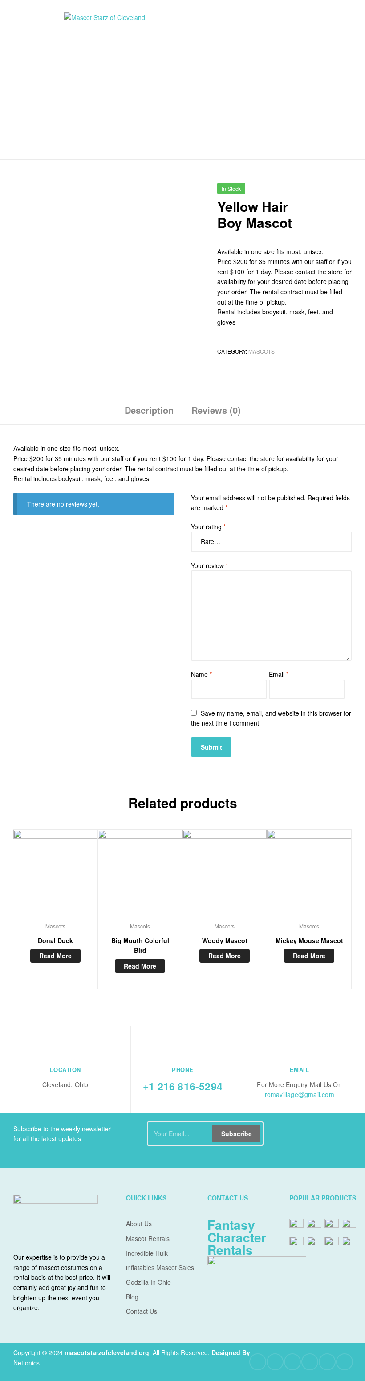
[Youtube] (292, 1361)
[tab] (149, 413)
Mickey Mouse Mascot (309, 940)
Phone (183, 1069)
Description (149, 410)
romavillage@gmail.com (299, 1094)
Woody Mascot (224, 940)
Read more (55, 955)
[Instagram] (327, 1361)
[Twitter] (275, 1361)
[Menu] (35, 79)
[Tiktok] (344, 1361)
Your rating (208, 526)
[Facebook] (257, 1361)
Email (278, 674)
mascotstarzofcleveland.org (107, 1352)
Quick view (55, 876)
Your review (209, 565)
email (299, 1069)
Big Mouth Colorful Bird (140, 945)
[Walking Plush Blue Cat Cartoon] (323, 192)
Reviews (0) (216, 410)
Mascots (261, 351)
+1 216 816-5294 (183, 1086)
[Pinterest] (309, 1361)
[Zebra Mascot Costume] (346, 192)
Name (201, 674)
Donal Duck (55, 940)
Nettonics (26, 1362)
